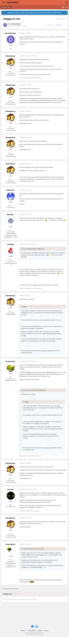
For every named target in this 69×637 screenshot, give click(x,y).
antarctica (10, 190)
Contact (39, 630)
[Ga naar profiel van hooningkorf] (11, 550)
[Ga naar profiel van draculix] (11, 496)
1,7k (11, 205)
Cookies (46, 630)
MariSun (10, 214)
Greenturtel (10, 361)
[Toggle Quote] (22, 249)
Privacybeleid (31, 630)
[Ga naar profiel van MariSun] (11, 221)
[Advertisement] (34, 614)
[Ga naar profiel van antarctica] (11, 196)
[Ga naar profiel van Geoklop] (11, 251)
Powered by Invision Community (34, 634)
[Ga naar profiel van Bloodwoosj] (11, 62)
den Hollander (10, 33)
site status (45, 350)
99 (11, 259)
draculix (10, 489)
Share (50, 25)
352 (11, 559)
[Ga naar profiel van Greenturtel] (11, 368)
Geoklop (10, 244)
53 (11, 230)
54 (11, 377)
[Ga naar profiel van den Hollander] (5, 25)
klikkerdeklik (38, 92)
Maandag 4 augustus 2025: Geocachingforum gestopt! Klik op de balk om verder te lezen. (34, 12)
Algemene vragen (21, 26)
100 (11, 505)
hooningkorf (10, 544)
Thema (22, 630)
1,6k (11, 71)
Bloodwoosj (10, 56)
